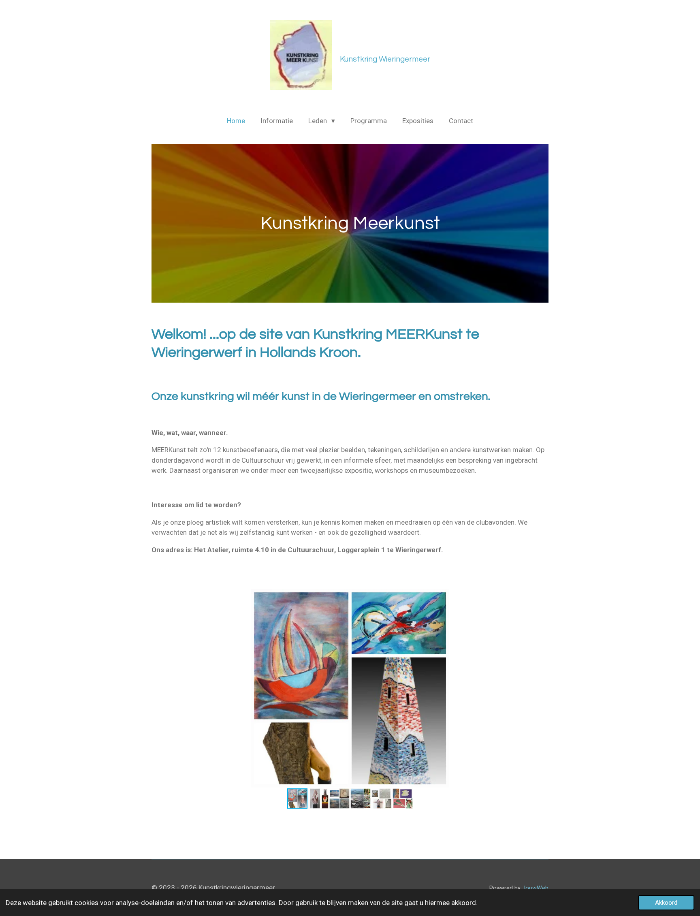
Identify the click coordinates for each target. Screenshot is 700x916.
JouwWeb (535, 888)
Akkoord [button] (666, 902)
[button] (541, 596)
